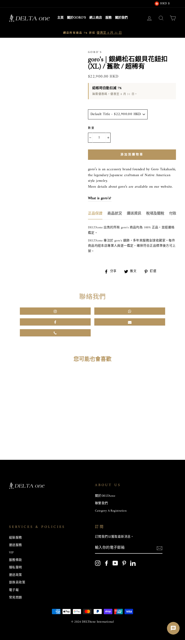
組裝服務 (15, 538)
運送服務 (15, 545)
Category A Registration (111, 511)
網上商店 (95, 17)
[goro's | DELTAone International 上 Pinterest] (124, 563)
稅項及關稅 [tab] (155, 213)
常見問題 (15, 597)
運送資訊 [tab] (134, 213)
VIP (11, 552)
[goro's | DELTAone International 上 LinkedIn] (133, 563)
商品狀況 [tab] (114, 213)
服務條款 (15, 560)
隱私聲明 (15, 567)
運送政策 (15, 575)
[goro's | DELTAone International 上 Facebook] (106, 563)
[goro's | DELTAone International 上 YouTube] (115, 563)
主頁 (60, 17)
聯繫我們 (101, 503)
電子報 (14, 590)
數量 (91, 128)
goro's (95, 52)
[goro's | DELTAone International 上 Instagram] (97, 563)
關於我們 (121, 17)
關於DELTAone (105, 496)
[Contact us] (173, 628)
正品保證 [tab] (95, 213)
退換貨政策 (17, 582)
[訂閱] (159, 548)
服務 (108, 17)
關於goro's (76, 17)
